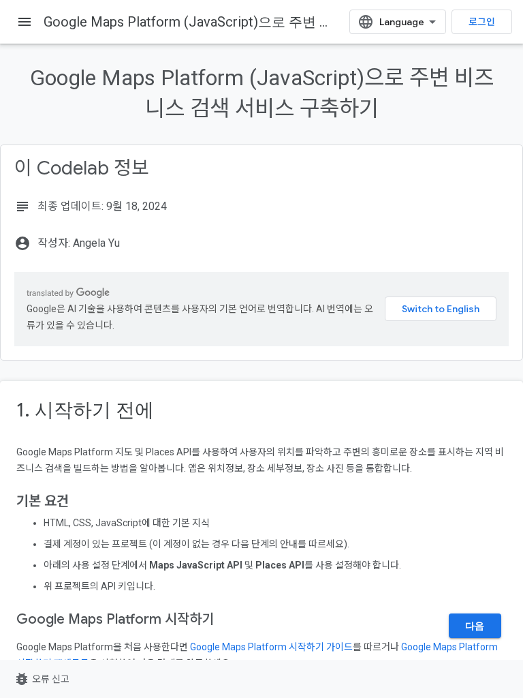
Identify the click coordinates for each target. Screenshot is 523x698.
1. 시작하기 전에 (85, 410)
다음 (475, 626)
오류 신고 (41, 678)
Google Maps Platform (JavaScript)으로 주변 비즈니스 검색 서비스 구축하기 (275, 22)
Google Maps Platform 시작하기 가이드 (271, 646)
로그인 (482, 21)
